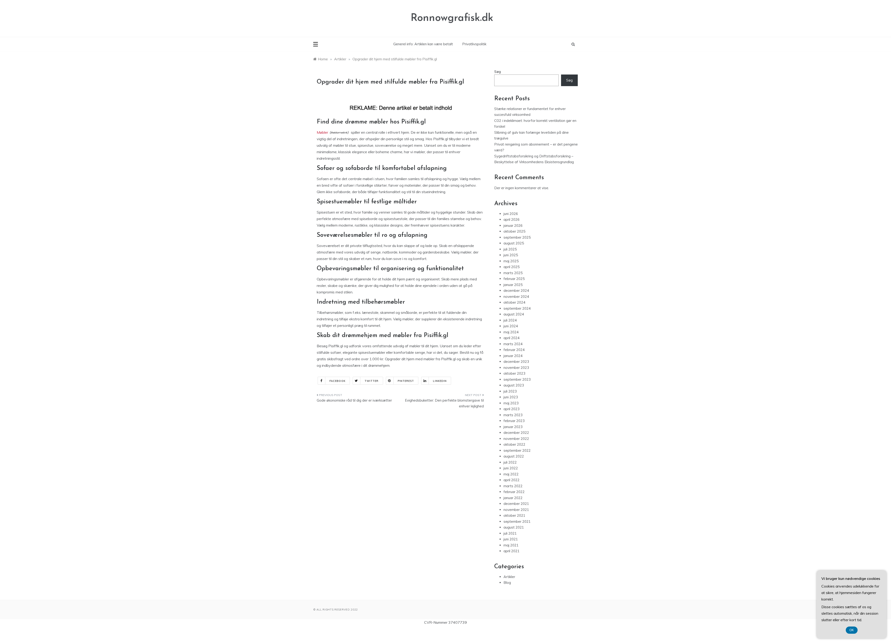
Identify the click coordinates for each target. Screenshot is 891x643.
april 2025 (512, 267)
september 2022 (517, 450)
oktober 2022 (514, 444)
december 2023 (516, 361)
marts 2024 (513, 344)
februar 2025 (514, 278)
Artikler (509, 577)
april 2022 (512, 480)
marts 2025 (513, 273)
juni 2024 (511, 326)
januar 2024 (513, 356)
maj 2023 (511, 403)
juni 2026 (511, 213)
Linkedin (440, 381)
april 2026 (512, 219)
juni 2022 (511, 468)
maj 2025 (511, 261)
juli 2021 (510, 533)
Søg (497, 71)
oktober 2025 (514, 231)
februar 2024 (514, 349)
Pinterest (406, 381)
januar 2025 (513, 285)
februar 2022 (514, 492)
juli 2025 (510, 249)
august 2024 (514, 314)
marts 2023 (513, 415)
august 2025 (514, 243)
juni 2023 (511, 397)
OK (851, 630)
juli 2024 (510, 320)
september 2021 (517, 521)
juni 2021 (511, 539)
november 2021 (516, 509)
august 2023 (514, 385)
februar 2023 (514, 421)
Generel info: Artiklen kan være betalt (423, 44)
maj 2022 (511, 474)
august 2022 (514, 456)
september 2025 (517, 237)
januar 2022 (513, 498)
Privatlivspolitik (474, 44)
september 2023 (517, 379)
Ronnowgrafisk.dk (452, 18)
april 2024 (512, 338)
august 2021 (514, 527)
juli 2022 (510, 462)
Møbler (322, 132)
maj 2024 (511, 332)
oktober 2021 (514, 515)
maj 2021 (511, 545)
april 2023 (512, 409)
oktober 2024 (514, 302)
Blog (507, 582)
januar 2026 (513, 225)
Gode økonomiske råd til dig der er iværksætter (354, 400)
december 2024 (516, 290)
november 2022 (516, 438)
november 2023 (516, 367)
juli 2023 (510, 391)
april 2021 (512, 551)
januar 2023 (513, 427)
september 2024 (517, 308)
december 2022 (516, 432)
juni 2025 (511, 255)
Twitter (372, 381)
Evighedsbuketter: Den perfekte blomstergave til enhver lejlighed (444, 403)
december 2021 (516, 503)
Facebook (337, 381)
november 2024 (516, 296)
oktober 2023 (514, 373)
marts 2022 (513, 486)
